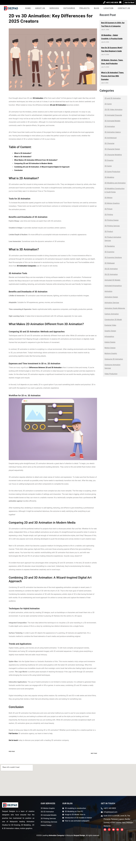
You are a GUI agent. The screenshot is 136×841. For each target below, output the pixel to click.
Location (108, 8)
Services (54, 8)
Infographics (109, 337)
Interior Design (110, 342)
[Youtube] (113, 829)
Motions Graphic (111, 353)
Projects (84, 8)
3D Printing (109, 215)
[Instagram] (109, 829)
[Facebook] (105, 829)
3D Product (109, 231)
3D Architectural (111, 138)
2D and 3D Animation (113, 98)
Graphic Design (110, 331)
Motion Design (110, 348)
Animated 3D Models (112, 280)
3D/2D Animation (111, 269)
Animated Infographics (113, 286)
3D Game (108, 166)
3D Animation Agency (113, 132)
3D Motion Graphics (112, 203)
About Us (40, 8)
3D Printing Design (112, 220)
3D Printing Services (112, 226)
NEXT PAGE (94, 753)
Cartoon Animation (112, 314)
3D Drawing (109, 160)
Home (28, 8)
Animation (108, 291)
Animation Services (112, 303)
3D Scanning (109, 252)
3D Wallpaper (110, 263)
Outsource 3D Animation (114, 359)
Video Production (111, 374)
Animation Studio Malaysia (115, 308)
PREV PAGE (12, 751)
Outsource (69, 8)
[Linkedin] (122, 829)
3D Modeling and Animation (115, 183)
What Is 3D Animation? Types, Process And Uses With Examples (112, 76)
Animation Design (111, 297)
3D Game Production (112, 172)
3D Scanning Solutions (113, 257)
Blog (96, 8)
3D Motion (108, 198)
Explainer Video (110, 325)
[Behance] (117, 829)
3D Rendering (110, 246)
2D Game (108, 104)
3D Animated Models (112, 121)
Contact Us (124, 8)
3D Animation (110, 126)
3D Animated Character (113, 115)
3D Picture (108, 209)
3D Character (109, 143)
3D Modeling (109, 177)
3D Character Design (112, 149)
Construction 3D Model (113, 320)
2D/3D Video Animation (113, 110)
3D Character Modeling (113, 155)
